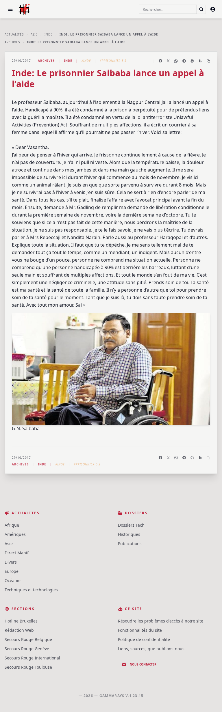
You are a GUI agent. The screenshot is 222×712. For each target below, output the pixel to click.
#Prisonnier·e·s (113, 61)
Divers (11, 562)
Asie (34, 34)
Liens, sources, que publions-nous (151, 648)
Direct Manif (17, 553)
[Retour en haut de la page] (209, 699)
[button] (10, 9)
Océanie (13, 580)
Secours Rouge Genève (27, 648)
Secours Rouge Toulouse (28, 667)
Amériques (15, 534)
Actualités (14, 34)
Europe (11, 571)
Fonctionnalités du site (140, 630)
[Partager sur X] (168, 60)
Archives (12, 42)
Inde (49, 34)
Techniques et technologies (31, 589)
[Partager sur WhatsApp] (176, 61)
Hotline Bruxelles (21, 621)
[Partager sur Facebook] (160, 61)
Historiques (129, 534)
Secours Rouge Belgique (28, 639)
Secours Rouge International (32, 658)
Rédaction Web (19, 630)
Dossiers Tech (131, 525)
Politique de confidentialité (144, 639)
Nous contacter (143, 664)
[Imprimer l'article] (192, 61)
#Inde (86, 61)
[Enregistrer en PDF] (200, 61)
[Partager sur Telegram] (184, 61)
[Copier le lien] (208, 61)
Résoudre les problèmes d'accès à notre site (160, 621)
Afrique (12, 525)
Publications (130, 543)
